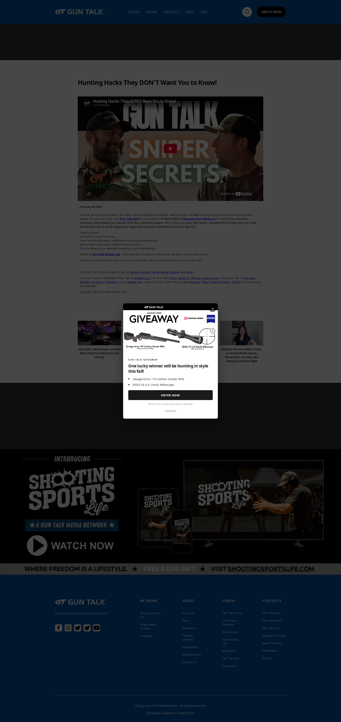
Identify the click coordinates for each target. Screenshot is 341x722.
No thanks (170, 410)
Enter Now (170, 395)
